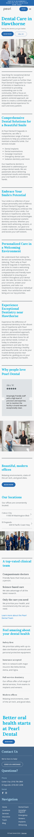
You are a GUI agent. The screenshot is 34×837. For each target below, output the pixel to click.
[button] (30, 9)
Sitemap (24, 833)
